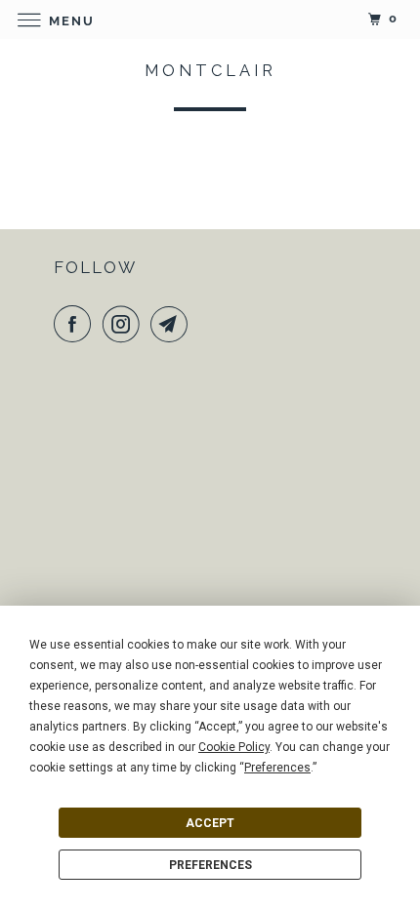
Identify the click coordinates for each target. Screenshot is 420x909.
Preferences (210, 865)
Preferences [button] (277, 767)
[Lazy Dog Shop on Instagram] (125, 323)
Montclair (210, 70)
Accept (210, 823)
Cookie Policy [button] (234, 747)
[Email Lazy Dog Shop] (172, 323)
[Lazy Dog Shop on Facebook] (76, 323)
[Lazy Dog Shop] (210, 19)
